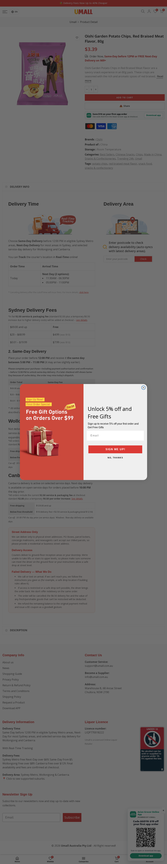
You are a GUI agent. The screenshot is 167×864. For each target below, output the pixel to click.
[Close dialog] (143, 388)
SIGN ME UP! (115, 449)
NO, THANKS (115, 458)
